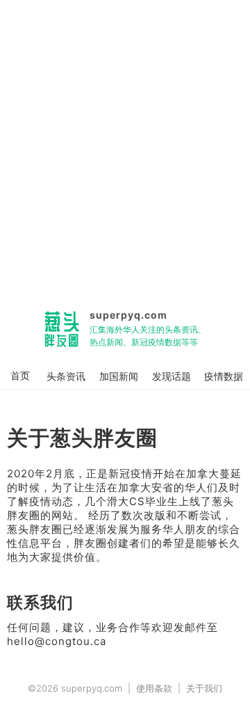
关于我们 (204, 688)
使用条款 (154, 688)
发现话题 (171, 376)
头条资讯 (66, 376)
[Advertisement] (125, 147)
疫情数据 (223, 376)
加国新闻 (118, 376)
